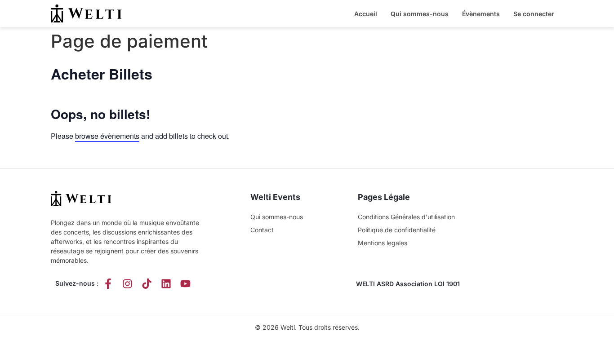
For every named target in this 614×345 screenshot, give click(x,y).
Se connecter (533, 14)
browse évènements (107, 136)
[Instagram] (127, 284)
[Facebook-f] (108, 284)
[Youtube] (185, 284)
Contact (262, 230)
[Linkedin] (166, 284)
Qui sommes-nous (420, 14)
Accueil (365, 14)
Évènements (481, 14)
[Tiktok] (147, 284)
